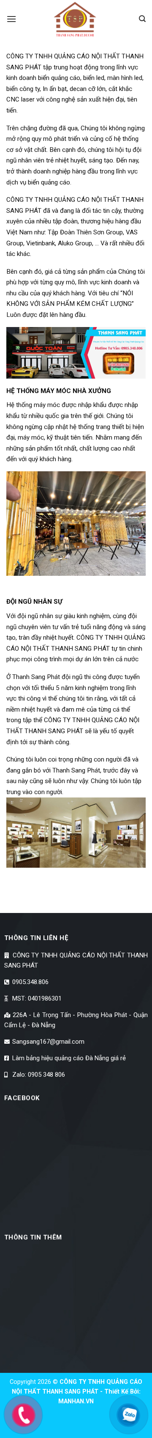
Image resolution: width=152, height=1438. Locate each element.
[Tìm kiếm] (142, 19)
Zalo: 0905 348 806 (38, 1074)
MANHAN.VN (76, 1401)
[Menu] (11, 18)
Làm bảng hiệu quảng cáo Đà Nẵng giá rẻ (68, 1058)
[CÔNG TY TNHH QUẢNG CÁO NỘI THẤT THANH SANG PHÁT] (76, 19)
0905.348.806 (30, 982)
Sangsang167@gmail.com (47, 1041)
